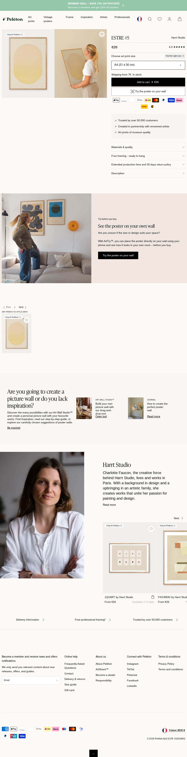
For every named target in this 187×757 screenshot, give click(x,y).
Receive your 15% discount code (93, 401)
